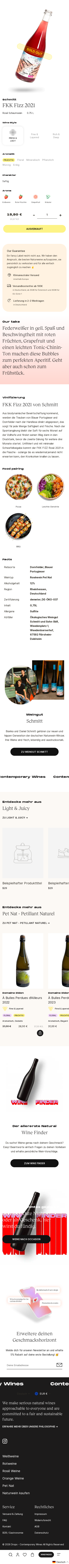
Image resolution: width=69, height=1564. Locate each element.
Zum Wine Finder (34, 1163)
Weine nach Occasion (26, 1239)
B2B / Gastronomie (12, 1532)
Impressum (40, 1513)
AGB (36, 1526)
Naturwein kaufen (16, 1493)
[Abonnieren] (59, 1365)
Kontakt (6, 1526)
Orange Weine (13, 1478)
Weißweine (10, 1456)
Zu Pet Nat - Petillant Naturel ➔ (26, 923)
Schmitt (9, 99)
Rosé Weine (11, 1471)
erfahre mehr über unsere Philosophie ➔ (30, 1426)
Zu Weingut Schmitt (34, 751)
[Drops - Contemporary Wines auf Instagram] (4, 1441)
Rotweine (9, 1464)
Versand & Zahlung (12, 1513)
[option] (34, 51)
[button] (60, 1562)
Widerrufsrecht (42, 1520)
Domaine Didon (13, 993)
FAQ (4, 1520)
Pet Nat (8, 1486)
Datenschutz (41, 1532)
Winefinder (46, 1554)
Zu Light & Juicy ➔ (15, 817)
